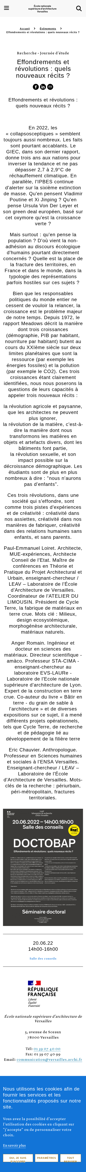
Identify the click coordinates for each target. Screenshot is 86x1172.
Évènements (48, 28)
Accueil (25, 28)
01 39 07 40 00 (47, 1048)
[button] (79, 8)
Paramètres (46, 1158)
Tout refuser (70, 1159)
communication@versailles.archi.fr (49, 1059)
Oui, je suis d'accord (17, 1159)
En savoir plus (14, 1145)
